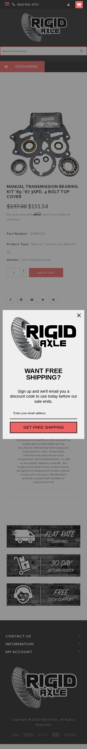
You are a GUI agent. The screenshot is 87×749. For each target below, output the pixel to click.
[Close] (79, 315)
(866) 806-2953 (28, 4)
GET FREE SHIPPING (43, 427)
